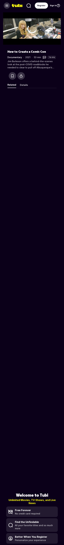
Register (41, 5)
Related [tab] (11, 84)
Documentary (14, 57)
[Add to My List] (12, 76)
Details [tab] (24, 85)
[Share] (21, 76)
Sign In (53, 5)
